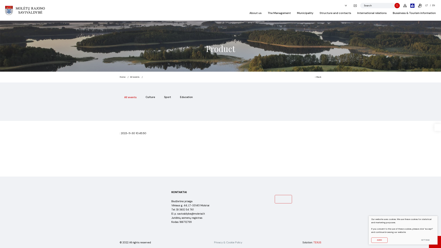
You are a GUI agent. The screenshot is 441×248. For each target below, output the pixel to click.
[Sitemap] (405, 5)
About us (255, 13)
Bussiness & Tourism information (414, 13)
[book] (412, 6)
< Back (318, 77)
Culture (150, 97)
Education (186, 97)
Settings (425, 240)
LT (426, 5)
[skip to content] (345, 5)
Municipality (305, 13)
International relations (372, 13)
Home (122, 77)
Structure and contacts (335, 13)
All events (135, 77)
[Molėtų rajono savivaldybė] (25, 10)
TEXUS (317, 242)
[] (397, 5)
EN (433, 5)
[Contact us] (355, 5)
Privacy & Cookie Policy (228, 242)
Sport (167, 97)
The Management (279, 13)
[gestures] (420, 6)
